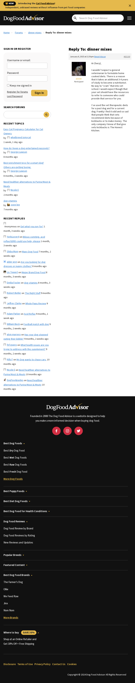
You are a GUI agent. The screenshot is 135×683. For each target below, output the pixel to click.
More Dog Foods (13, 479)
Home (7, 32)
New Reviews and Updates (18, 542)
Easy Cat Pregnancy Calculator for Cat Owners (23, 132)
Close (129, 5)
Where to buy (19, 632)
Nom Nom (9, 610)
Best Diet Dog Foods (16, 501)
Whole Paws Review (35, 303)
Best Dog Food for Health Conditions (25, 511)
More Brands (11, 618)
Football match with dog (36, 324)
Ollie (6, 589)
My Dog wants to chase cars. (31, 359)
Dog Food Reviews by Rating (19, 535)
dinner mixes (34, 32)
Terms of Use (25, 664)
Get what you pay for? (31, 226)
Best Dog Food (14, 451)
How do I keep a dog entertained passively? (27, 148)
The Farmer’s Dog (13, 582)
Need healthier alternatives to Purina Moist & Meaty (27, 184)
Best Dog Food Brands (17, 575)
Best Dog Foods (13, 443)
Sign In (39, 92)
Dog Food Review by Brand (18, 528)
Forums (19, 32)
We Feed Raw (11, 596)
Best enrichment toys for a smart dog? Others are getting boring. (24, 165)
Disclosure (10, 664)
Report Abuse (100, 56)
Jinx (6, 603)
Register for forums (17, 92)
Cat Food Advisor (45, 3)
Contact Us (58, 664)
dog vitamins (10, 201)
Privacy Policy (42, 664)
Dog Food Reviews (14, 521)
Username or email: (19, 60)
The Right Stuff (32, 293)
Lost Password (14, 96)
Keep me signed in (21, 86)
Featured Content (14, 565)
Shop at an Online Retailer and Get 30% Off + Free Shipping (20, 641)
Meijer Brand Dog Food (34, 272)
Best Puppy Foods (14, 491)
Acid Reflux (30, 314)
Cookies (72, 664)
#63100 (127, 56)
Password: (13, 73)
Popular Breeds (12, 555)
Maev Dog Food (30, 252)
